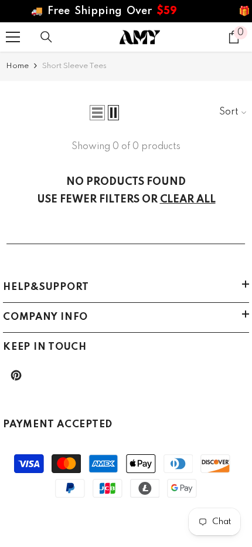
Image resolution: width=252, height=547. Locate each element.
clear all (188, 199)
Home (17, 66)
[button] (97, 112)
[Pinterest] (16, 375)
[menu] (13, 37)
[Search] (46, 37)
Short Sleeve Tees (74, 66)
